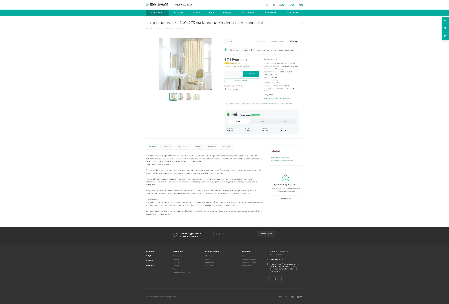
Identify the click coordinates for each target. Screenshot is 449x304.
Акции (149, 256)
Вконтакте (269, 278)
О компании (177, 256)
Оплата (198, 147)
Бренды (150, 265)
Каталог (150, 251)
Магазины (209, 256)
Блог (207, 259)
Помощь (246, 251)
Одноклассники (281, 278)
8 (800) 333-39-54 (183, 5)
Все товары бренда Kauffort (282, 161)
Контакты (176, 266)
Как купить (183, 147)
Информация (212, 251)
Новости (176, 259)
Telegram (275, 278)
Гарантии (227, 147)
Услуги (149, 260)
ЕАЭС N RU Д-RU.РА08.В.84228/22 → (278, 98)
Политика (209, 266)
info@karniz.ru (276, 259)
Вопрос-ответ (247, 266)
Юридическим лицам (181, 272)
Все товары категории (280, 157)
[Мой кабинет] (274, 5)
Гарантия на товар (249, 262)
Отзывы (167, 147)
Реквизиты (209, 262)
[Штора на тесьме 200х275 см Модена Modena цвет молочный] (185, 64)
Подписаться (266, 234)
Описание (153, 147)
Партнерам (177, 269)
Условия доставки (249, 259)
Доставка (212, 147)
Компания (178, 251)
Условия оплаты (248, 256)
